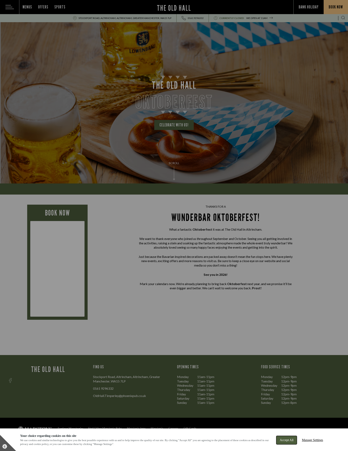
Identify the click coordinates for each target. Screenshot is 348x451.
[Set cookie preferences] (8, 443)
